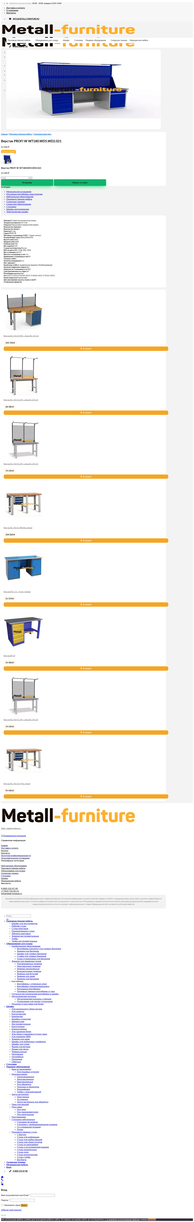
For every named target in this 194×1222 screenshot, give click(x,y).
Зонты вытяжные (20, 1094)
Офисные (16, 1062)
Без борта (21, 1160)
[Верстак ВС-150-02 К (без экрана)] (23, 779)
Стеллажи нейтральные (23, 1119)
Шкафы (66, 40)
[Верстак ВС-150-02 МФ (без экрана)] (23, 523)
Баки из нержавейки (21, 1069)
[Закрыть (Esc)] (2, 1215)
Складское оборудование (18, 204)
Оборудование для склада (46, 40)
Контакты (11, 13)
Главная (4, 134)
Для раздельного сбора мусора (27, 1009)
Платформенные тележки (29, 964)
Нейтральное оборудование (19, 197)
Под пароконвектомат (28, 1112)
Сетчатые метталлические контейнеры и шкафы (35, 994)
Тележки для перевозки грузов (26, 961)
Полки (20, 1130)
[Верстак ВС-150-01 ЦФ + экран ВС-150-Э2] (23, 395)
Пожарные (17, 1059)
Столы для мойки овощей (29, 1140)
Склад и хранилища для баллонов (33, 959)
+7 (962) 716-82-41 (10, 891)
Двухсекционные (25, 1079)
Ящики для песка (20, 1049)
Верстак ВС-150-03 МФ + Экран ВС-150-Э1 (21, 336)
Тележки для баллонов (28, 951)
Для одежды (18, 1011)
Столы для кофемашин (28, 1137)
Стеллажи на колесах (27, 1122)
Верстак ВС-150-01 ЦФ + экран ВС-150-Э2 (21, 400)
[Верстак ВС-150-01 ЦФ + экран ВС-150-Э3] (23, 459)
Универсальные (19, 1052)
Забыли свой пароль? (11, 1210)
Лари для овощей (20, 1104)
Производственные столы (24, 1132)
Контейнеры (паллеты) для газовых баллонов (39, 949)
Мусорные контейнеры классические (24, 194)
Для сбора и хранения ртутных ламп (29, 1034)
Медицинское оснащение (18, 192)
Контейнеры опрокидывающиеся (33, 986)
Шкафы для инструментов (24, 924)
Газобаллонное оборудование (26, 946)
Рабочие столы (19, 926)
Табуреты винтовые (21, 934)
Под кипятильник (25, 1114)
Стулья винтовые (20, 929)
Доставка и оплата (15, 8)
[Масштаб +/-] (5, 1215)
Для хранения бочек (21, 1032)
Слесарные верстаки (42, 134)
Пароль (5, 1200)
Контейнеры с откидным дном (32, 984)
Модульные (17, 1054)
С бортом (21, 1135)
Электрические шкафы (17, 212)
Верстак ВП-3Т (9, 656)
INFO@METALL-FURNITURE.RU (26, 19)
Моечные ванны (19, 1074)
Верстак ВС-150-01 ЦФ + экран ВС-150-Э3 (21, 464)
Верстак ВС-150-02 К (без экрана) (17, 784)
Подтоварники (19, 1117)
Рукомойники (23, 1089)
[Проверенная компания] (13, 836)
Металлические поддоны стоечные (34, 999)
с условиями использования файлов (122, 1220)
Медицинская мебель (139, 40)
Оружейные (17, 1057)
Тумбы (15, 939)
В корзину (27, 183)
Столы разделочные (27, 1150)
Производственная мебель (19, 40)
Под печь (21, 1109)
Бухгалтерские (19, 1014)
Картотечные (18, 1027)
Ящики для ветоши (21, 1047)
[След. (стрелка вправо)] (5, 1217)
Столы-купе (23, 1152)
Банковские (17, 1016)
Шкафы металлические (17, 209)
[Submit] (7, 919)
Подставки (17, 1107)
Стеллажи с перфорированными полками (37, 1125)
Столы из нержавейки (27, 1145)
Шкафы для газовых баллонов (31, 954)
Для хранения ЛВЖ (21, 1037)
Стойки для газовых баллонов (31, 956)
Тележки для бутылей (27, 974)
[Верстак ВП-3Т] (23, 651)
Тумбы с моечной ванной (29, 1092)
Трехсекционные (25, 1082)
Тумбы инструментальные (24, 941)
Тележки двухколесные (28, 969)
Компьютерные (19, 1029)
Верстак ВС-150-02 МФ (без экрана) (18, 528)
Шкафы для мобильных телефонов (29, 1042)
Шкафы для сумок (20, 1044)
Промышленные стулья (23, 931)
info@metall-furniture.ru (11, 894)
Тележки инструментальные (25, 936)
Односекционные (25, 1077)
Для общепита (24, 1084)
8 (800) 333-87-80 (20, 46)
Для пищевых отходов (28, 1072)
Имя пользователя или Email (15, 1195)
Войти (24, 1205)
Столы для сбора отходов (29, 1142)
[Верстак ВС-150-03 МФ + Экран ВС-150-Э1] (23, 331)
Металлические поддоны (24, 996)
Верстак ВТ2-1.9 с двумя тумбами (17, 592)
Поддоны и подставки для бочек (28, 1004)
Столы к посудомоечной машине (33, 1147)
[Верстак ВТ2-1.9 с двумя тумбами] (23, 587)
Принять (152, 1220)
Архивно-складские (21, 1019)
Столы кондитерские (27, 1155)
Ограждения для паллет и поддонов (35, 1001)
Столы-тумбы (23, 1157)
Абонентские (18, 1022)
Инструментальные (21, 1024)
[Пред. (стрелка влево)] (2, 1217)
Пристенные (23, 1097)
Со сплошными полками (29, 1127)
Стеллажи (78, 40)
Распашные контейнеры (28, 989)
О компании (12, 10)
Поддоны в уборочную (28, 1087)
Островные (22, 1099)
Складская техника (119, 40)
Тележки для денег (26, 976)
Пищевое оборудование (96, 40)
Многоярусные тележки (28, 966)
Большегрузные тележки (29, 971)
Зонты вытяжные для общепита (32, 1102)
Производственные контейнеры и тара (36, 991)
